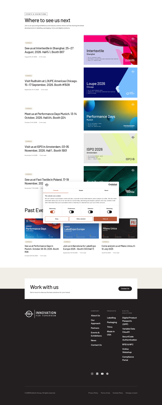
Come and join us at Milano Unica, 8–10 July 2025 (119, 247)
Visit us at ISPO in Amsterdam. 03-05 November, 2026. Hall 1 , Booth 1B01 (47, 148)
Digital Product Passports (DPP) (129, 321)
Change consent (131, 393)
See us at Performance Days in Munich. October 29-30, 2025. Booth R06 (42, 248)
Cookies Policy (118, 393)
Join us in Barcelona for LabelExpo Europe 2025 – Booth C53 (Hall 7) (79, 247)
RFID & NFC (127, 344)
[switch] (71, 212)
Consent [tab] (55, 190)
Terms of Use (105, 393)
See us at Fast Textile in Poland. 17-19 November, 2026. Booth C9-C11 (47, 181)
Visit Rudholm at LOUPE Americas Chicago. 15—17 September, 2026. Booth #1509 (51, 82)
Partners (95, 328)
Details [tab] (81, 190)
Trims (109, 327)
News (93, 340)
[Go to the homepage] (55, 314)
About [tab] (106, 190)
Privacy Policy (93, 393)
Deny (56, 219)
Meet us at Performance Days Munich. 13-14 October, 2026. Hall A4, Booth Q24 (51, 115)
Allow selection (81, 219)
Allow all (105, 219)
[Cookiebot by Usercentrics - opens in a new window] (109, 185)
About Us (95, 315)
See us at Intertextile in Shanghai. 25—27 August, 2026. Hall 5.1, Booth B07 (49, 50)
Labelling (111, 318)
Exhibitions (29, 43)
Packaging (112, 322)
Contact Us (96, 345)
